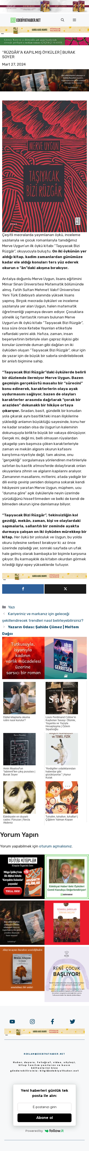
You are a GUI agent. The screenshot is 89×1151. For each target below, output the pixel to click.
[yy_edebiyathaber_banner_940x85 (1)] (44, 33)
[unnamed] (23, 678)
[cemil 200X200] (66, 898)
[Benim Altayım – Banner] (22, 990)
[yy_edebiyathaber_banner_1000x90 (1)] (44, 579)
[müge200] (22, 898)
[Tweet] (65, 589)
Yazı (11, 607)
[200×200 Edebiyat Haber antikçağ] (22, 943)
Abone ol (44, 1118)
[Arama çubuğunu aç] (62, 20)
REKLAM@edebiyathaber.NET (44, 1054)
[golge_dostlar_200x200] (65, 678)
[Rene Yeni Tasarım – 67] (66, 1001)
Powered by (34, 1130)
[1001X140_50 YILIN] (44, 11)
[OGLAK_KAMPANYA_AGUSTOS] (66, 943)
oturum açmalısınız (55, 846)
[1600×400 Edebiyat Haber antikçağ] (44, 90)
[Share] (23, 589)
